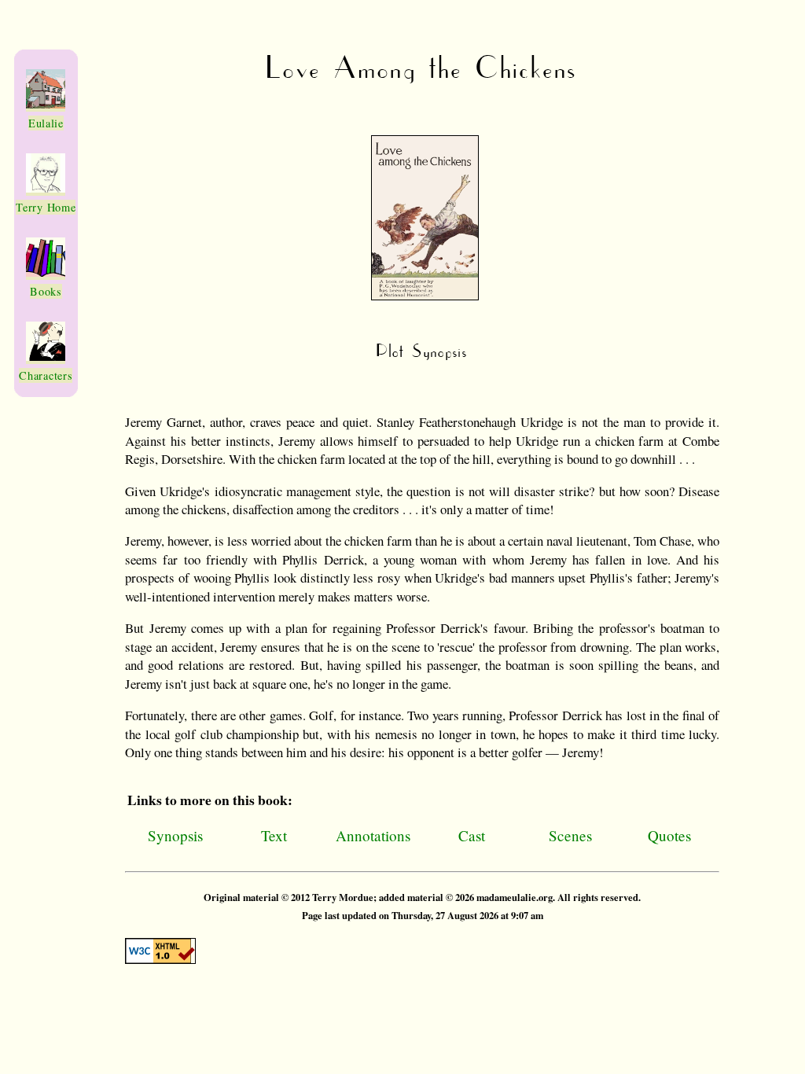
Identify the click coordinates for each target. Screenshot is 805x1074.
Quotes (669, 835)
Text (274, 835)
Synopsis (175, 835)
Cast (471, 835)
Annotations (373, 835)
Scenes (570, 835)
